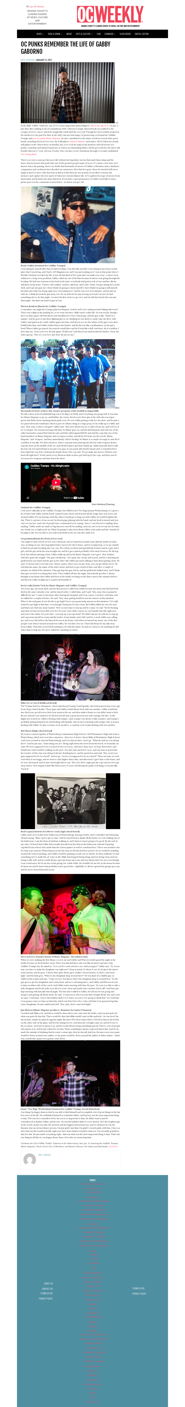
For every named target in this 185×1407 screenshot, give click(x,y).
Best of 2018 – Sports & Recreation (94, 1219)
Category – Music (92, 1295)
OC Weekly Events (92, 1366)
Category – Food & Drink (92, 1291)
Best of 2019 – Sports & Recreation (94, 1245)
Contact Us (47, 1288)
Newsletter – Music (94, 1357)
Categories (94, 1254)
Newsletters (92, 1331)
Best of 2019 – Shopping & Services (94, 1241)
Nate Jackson (27, 59)
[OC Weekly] (35, 6)
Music (69, 33)
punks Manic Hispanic (46, 138)
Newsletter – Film (94, 1348)
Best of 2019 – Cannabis (94, 1232)
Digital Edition (142, 33)
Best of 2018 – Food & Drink (94, 1210)
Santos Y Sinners (77, 141)
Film (99, 33)
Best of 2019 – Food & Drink (94, 1237)
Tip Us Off (92, 1393)
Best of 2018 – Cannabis (94, 1205)
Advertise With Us (92, 1188)
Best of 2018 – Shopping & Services (94, 1214)
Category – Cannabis (92, 1282)
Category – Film (92, 1286)
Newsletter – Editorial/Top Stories (94, 1339)
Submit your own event (92, 1384)
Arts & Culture (83, 33)
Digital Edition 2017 (94, 1317)
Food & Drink (54, 33)
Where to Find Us (92, 1402)
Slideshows (125, 33)
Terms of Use (46, 1293)
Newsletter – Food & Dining (94, 1352)
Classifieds (92, 1304)
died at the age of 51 (99, 126)
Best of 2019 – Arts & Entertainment (94, 1228)
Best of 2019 (92, 1224)
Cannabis (109, 33)
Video (92, 1397)
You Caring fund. (29, 154)
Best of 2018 (92, 1197)
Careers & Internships (92, 1273)
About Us (48, 1283)
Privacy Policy (46, 1298)
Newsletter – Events (94, 1343)
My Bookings (94, 1263)
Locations (94, 1259)
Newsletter (92, 1326)
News (39, 33)
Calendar (92, 1251)
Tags (94, 1268)
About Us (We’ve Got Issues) (92, 1184)
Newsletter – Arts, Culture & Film (94, 1334)
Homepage (92, 1322)
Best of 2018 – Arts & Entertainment (94, 1201)
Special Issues (92, 1380)
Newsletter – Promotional (94, 1361)
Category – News (92, 1300)
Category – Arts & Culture (92, 1277)
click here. (113, 1146)
